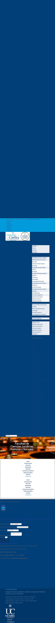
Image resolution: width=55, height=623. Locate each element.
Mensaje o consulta (5, 535)
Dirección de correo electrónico (8, 527)
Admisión (34, 254)
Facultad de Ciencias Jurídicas (38, 267)
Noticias (28, 469)
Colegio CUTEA (35, 322)
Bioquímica (34, 285)
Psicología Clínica (36, 293)
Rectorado (34, 252)
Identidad (34, 246)
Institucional (35, 244)
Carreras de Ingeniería (37, 295)
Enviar (4, 540)
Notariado (34, 271)
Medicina (34, 275)
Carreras (34, 256)
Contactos (28, 476)
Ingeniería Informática (37, 297)
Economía (34, 262)
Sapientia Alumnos (36, 332)
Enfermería (34, 277)
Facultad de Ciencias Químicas (39, 283)
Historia (34, 248)
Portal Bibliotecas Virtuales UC (39, 314)
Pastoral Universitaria (37, 326)
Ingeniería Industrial (36, 301)
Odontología (35, 279)
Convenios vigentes (36, 318)
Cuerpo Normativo (36, 328)
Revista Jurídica (28, 472)
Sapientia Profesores (37, 330)
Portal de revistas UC (37, 312)
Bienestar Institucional (37, 324)
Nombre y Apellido (5, 524)
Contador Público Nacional (38, 263)
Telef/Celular (3, 530)
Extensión (34, 316)
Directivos (34, 250)
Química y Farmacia (36, 287)
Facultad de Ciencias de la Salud (39, 273)
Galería (28, 474)
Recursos (34, 320)
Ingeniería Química (36, 299)
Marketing (34, 265)
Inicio (33, 242)
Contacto (34, 336)
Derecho (34, 269)
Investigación (35, 303)
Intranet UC (35, 334)
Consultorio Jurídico (28, 471)
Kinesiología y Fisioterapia (38, 281)
